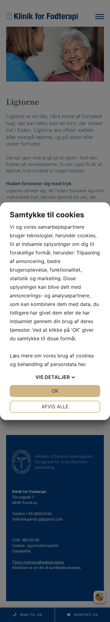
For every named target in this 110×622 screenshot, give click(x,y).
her (81, 364)
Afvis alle (55, 406)
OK (55, 391)
